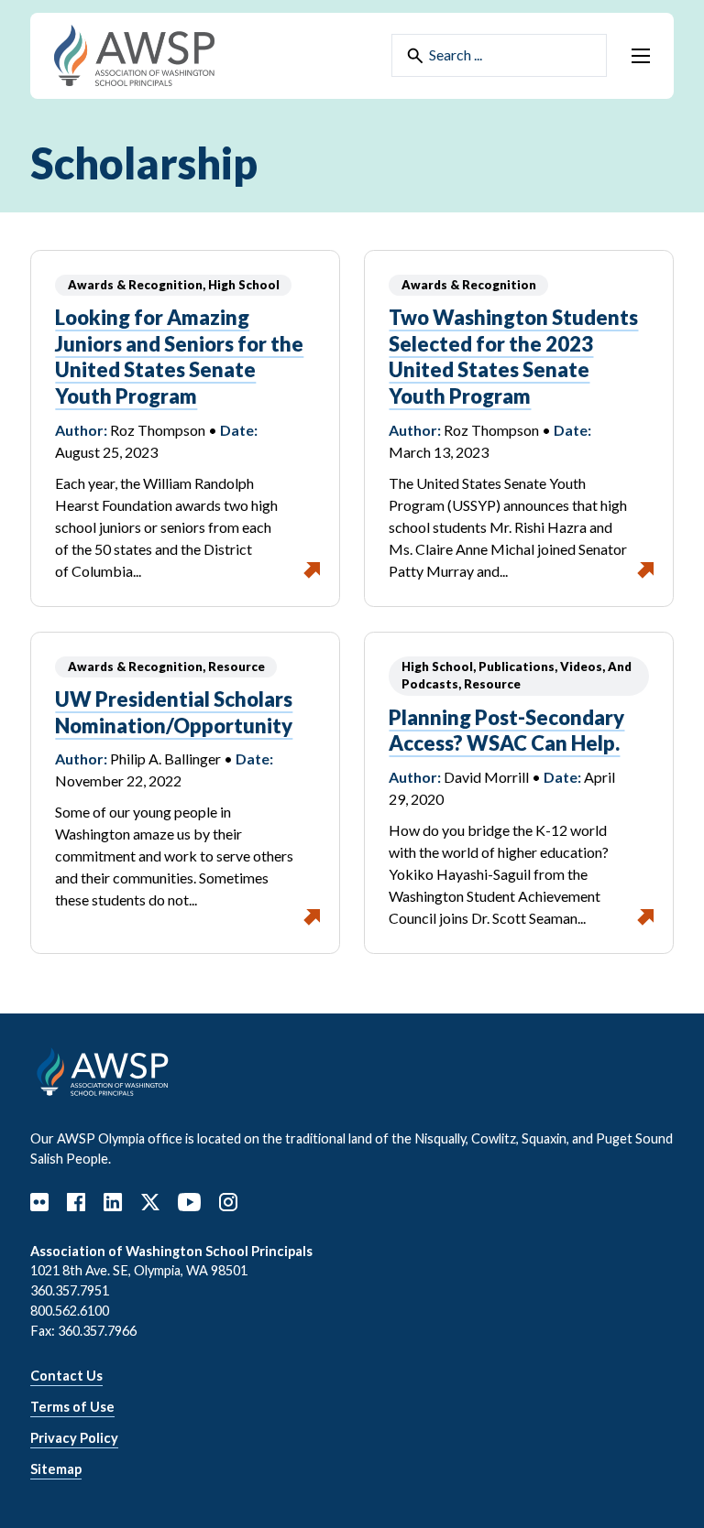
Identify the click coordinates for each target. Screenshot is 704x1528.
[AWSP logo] (134, 53)
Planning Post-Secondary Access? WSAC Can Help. (506, 730)
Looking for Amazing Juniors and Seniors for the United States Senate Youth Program (179, 356)
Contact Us (66, 1375)
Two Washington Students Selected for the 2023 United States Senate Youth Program (513, 356)
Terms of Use (72, 1406)
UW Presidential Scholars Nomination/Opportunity (173, 712)
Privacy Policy (74, 1438)
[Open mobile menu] (641, 56)
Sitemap (56, 1469)
